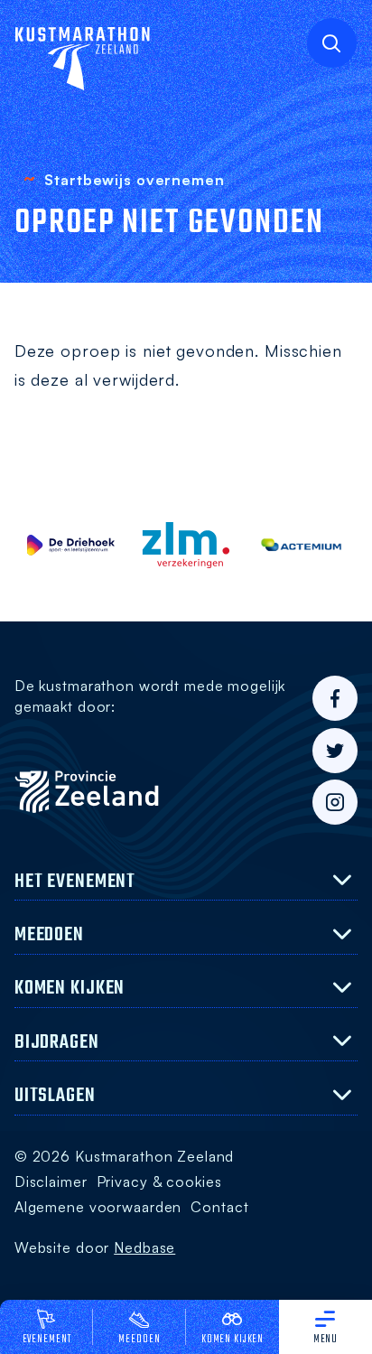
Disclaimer (51, 1181)
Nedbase (144, 1247)
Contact (219, 1207)
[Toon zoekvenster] (332, 43)
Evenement (47, 1340)
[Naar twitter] (335, 750)
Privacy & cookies (159, 1181)
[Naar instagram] (335, 802)
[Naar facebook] (335, 698)
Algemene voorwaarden (97, 1207)
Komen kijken (232, 1340)
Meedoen (139, 1340)
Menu (326, 1340)
